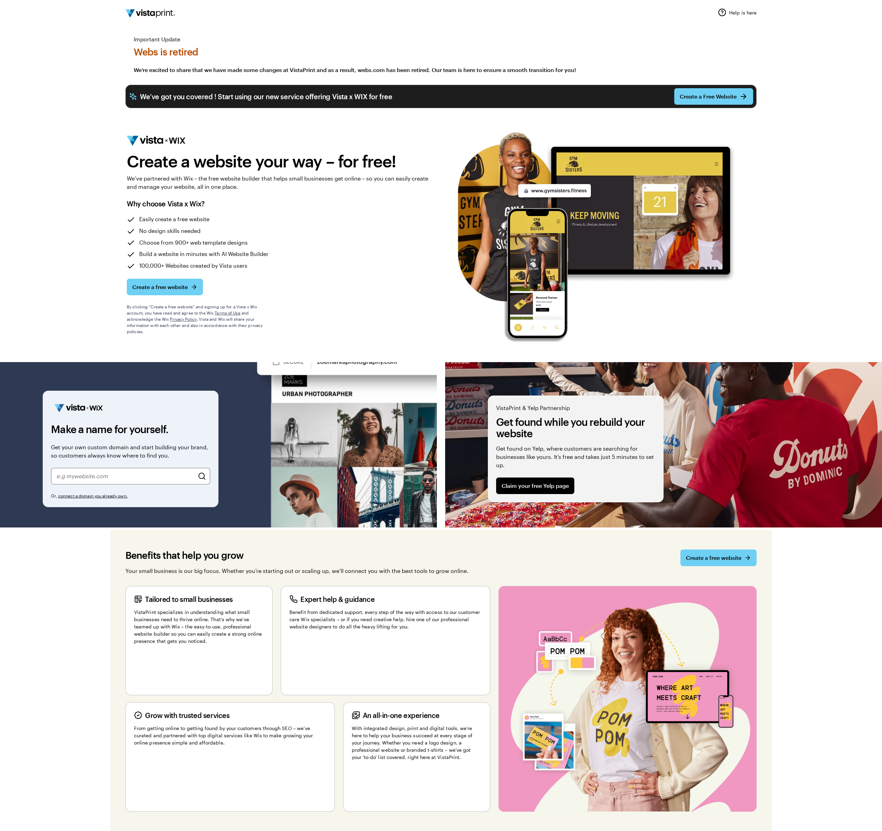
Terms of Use (227, 312)
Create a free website (160, 287)
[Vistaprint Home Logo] (150, 13)
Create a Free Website (708, 96)
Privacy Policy (183, 319)
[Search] (202, 476)
